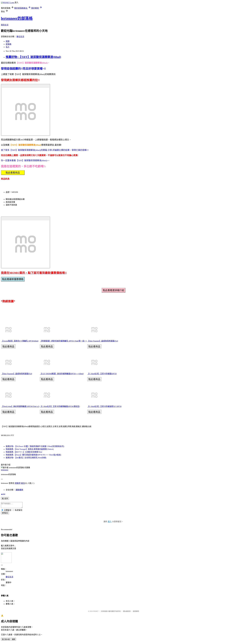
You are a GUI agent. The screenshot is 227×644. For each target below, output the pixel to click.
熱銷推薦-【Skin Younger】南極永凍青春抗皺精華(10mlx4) (30, 449)
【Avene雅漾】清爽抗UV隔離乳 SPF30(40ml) (19, 341)
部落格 (8, 44)
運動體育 (19, 490)
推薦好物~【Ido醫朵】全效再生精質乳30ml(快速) (26, 458)
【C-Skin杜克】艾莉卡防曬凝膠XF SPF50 (104, 406)
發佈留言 (5, 513)
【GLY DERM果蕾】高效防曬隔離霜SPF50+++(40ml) (62, 374)
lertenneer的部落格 (17, 18)
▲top (3, 494)
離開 (13, 639)
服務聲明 (136, 611)
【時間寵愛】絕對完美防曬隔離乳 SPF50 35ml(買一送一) (63, 341)
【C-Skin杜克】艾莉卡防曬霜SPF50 (102, 374)
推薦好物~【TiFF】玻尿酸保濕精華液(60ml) (33, 56)
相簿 (7, 41)
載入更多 (5, 498)
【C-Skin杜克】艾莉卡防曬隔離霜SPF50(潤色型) (60, 406)
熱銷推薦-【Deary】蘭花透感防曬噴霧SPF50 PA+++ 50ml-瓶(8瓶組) (33, 455)
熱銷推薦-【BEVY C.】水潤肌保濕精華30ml (24, 452)
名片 (7, 47)
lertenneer (4, 470)
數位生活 (20, 37)
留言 (23, 483)
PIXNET (95, 611)
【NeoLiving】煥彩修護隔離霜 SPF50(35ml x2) (20, 406)
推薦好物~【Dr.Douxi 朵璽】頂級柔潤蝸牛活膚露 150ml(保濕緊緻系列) (35, 446)
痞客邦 (18, 483)
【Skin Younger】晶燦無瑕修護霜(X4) (102, 341)
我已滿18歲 (6, 639)
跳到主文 (5, 25)
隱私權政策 (127, 611)
